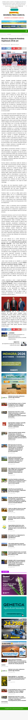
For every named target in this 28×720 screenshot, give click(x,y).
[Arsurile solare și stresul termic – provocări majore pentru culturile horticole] (4, 518)
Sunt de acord (14, 9)
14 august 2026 (12, 428)
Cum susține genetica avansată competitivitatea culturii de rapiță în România (17, 545)
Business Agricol (15, 44)
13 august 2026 (12, 440)
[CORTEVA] (14, 594)
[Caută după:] (14, 34)
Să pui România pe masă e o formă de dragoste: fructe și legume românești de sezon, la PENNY (17, 404)
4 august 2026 (12, 567)
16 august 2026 (12, 407)
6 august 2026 (12, 539)
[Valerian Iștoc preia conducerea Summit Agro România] (4, 397)
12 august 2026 (12, 464)
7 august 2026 (12, 521)
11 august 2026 (12, 484)
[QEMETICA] (14, 616)
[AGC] (14, 639)
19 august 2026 (12, 399)
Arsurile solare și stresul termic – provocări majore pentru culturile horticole (16, 518)
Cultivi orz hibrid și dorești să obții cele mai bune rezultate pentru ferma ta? (17, 510)
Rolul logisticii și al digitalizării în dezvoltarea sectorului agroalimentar (16, 536)
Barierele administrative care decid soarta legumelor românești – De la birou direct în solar (17, 553)
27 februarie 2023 (6, 44)
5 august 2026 (12, 547)
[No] (26, 6)
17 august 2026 (12, 682)
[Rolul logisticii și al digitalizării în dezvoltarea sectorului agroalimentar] (4, 536)
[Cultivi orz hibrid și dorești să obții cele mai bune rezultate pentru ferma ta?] (4, 510)
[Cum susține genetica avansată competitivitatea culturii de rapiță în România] (4, 544)
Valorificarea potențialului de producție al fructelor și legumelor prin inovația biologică (17, 490)
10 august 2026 (12, 493)
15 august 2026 (12, 418)
